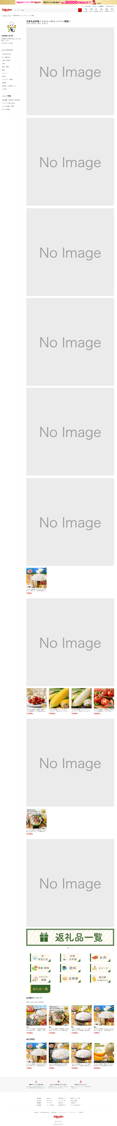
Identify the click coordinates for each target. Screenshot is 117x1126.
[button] (110, 6)
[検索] (80, 10)
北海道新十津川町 (6, 15)
